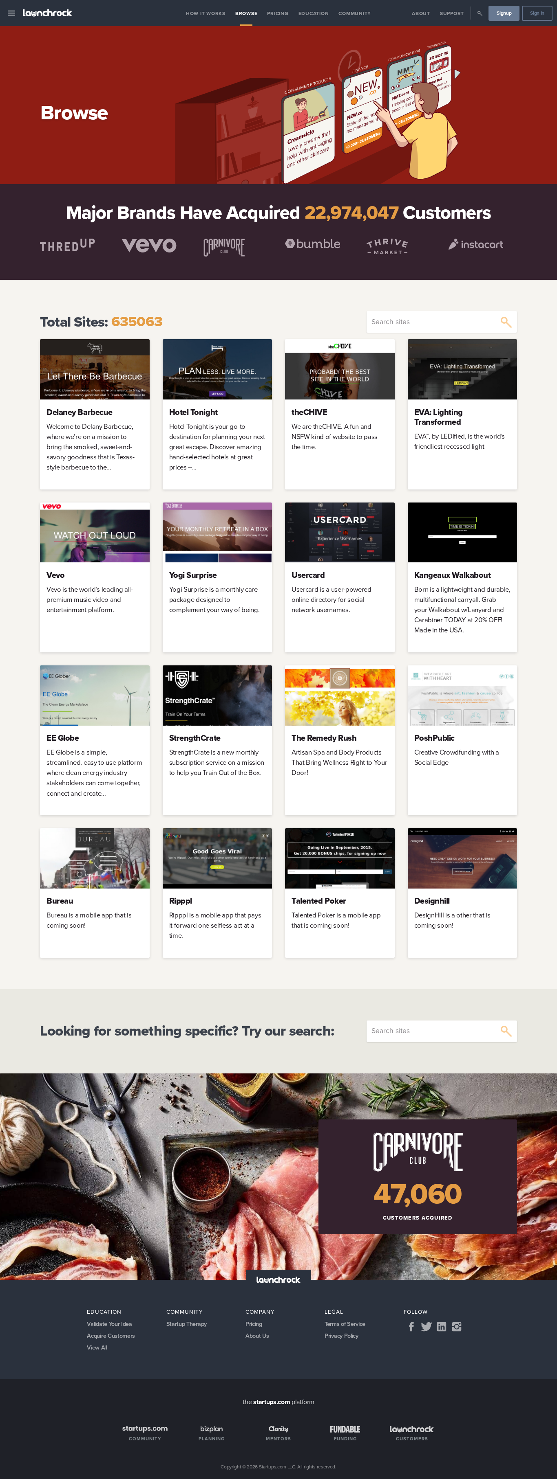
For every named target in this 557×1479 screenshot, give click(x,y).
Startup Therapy (186, 1323)
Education (313, 13)
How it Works (205, 13)
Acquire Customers (111, 1335)
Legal (334, 1312)
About (421, 13)
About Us (257, 1335)
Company (260, 1312)
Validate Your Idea (109, 1323)
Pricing (277, 13)
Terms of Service (345, 1323)
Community (354, 13)
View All (97, 1347)
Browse (246, 13)
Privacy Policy (341, 1335)
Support (452, 13)
